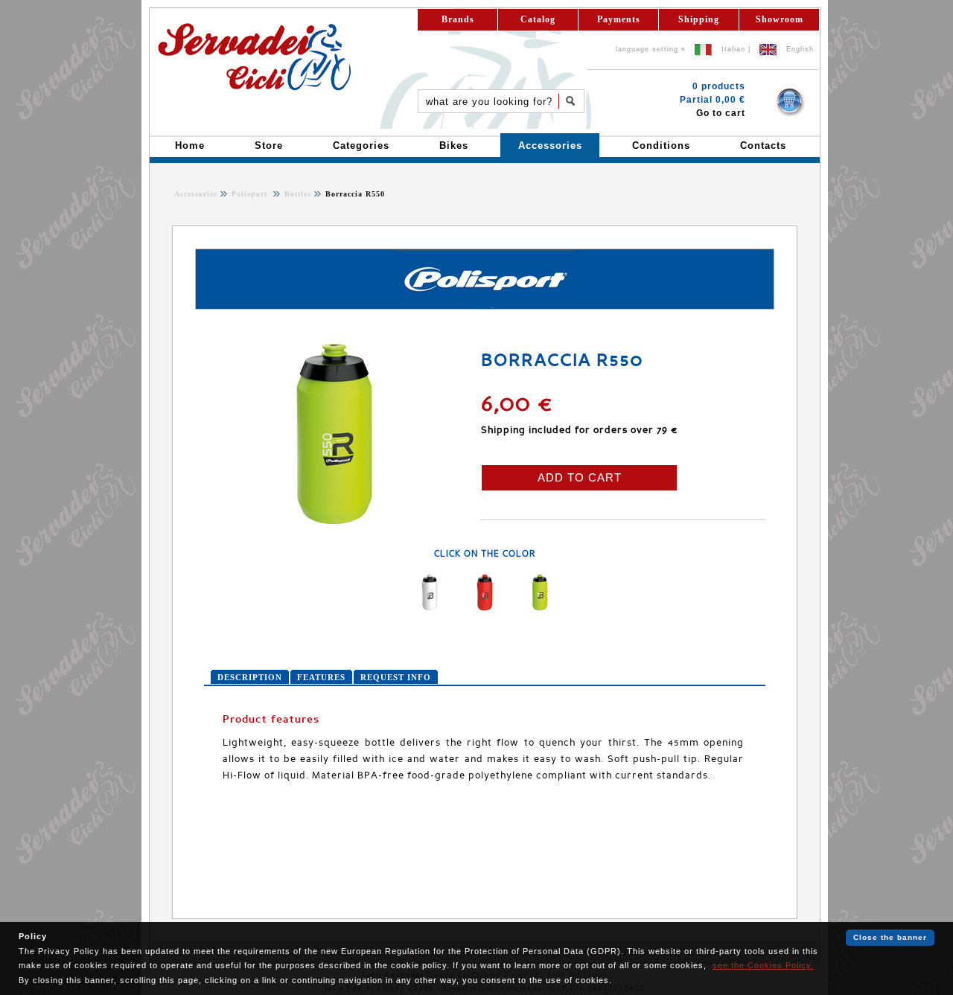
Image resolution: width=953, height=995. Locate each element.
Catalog (537, 19)
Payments (618, 19)
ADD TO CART (580, 477)
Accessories (195, 194)
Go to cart (720, 113)
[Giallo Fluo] (540, 608)
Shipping (698, 19)
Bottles (296, 194)
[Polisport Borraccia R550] (334, 524)
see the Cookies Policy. (763, 965)
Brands (458, 19)
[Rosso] (485, 608)
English (800, 49)
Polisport (251, 194)
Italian (733, 49)
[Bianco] (430, 608)
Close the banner (890, 937)
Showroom (779, 19)
